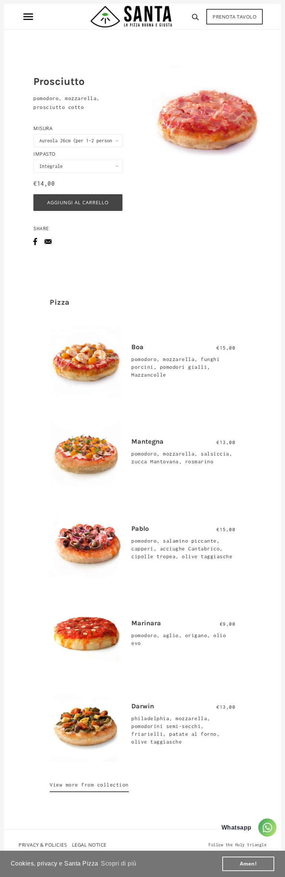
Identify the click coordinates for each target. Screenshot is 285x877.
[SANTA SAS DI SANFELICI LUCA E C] (131, 16)
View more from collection (89, 785)
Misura (42, 128)
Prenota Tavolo (234, 16)
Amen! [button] (248, 864)
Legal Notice (89, 844)
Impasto (44, 153)
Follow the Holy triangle (237, 845)
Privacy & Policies (43, 844)
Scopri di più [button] (119, 863)
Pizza (60, 302)
